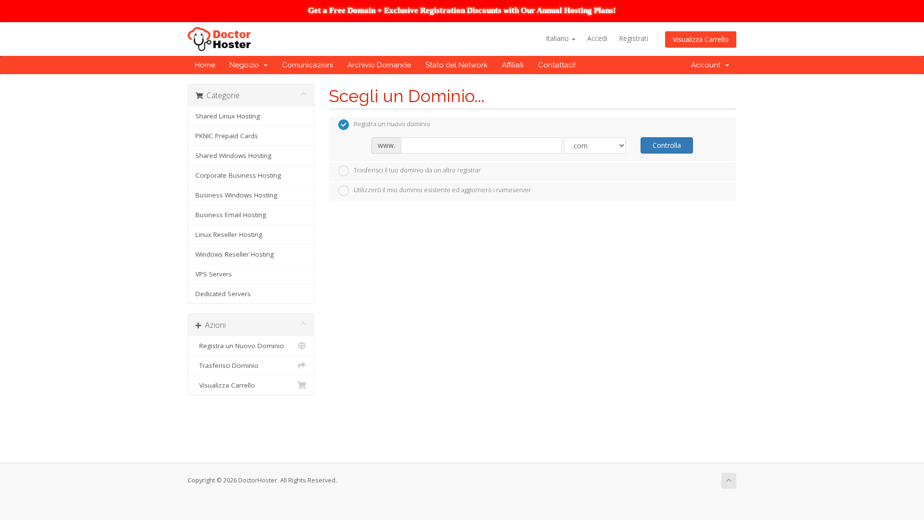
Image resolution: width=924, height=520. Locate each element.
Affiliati (513, 65)
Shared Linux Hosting (227, 116)
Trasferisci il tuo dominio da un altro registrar (417, 170)
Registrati (633, 38)
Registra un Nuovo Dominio (239, 345)
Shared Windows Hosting (233, 155)
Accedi (597, 38)
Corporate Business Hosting (238, 175)
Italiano (558, 38)
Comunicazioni (307, 65)
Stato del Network (456, 65)
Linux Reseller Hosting (228, 234)
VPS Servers (213, 274)
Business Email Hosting (230, 214)
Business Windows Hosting (236, 195)
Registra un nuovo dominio (392, 124)
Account (707, 65)
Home (205, 65)
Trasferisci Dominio (226, 365)
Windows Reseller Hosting (234, 254)
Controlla (667, 145)
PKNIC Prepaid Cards (226, 135)
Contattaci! (557, 65)
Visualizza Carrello (701, 39)
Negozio (246, 65)
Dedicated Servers (223, 293)
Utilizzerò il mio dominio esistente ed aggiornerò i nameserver (442, 190)
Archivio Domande (379, 65)
